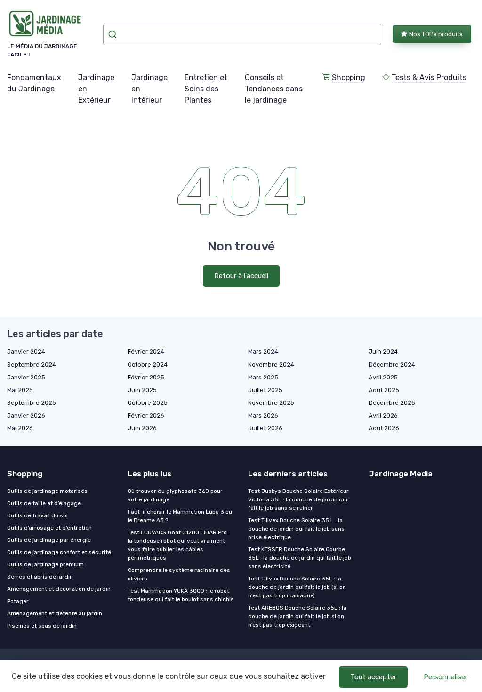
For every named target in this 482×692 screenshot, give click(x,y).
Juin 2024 (383, 351)
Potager (18, 601)
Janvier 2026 (26, 415)
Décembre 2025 (392, 402)
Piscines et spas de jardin (42, 625)
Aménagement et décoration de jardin (59, 589)
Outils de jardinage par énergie (49, 540)
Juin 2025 (142, 390)
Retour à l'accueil (241, 276)
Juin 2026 (142, 428)
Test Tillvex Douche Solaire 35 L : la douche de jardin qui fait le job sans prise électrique (296, 528)
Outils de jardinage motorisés (47, 491)
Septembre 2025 (31, 402)
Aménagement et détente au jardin (54, 613)
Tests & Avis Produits (429, 77)
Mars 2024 (263, 351)
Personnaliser (445, 677)
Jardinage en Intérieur (149, 89)
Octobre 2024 (148, 364)
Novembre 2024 (271, 364)
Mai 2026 (20, 428)
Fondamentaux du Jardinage (34, 83)
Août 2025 (384, 390)
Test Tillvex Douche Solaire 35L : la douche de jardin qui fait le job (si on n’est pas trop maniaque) (297, 587)
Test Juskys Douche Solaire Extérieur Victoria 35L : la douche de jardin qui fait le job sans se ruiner (298, 499)
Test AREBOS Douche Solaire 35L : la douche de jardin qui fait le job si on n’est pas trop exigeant (297, 616)
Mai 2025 (20, 390)
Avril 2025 (383, 377)
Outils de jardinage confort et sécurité (59, 552)
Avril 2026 (383, 415)
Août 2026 (384, 428)
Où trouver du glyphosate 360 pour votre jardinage (175, 495)
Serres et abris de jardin (40, 576)
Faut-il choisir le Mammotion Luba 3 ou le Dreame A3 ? (180, 515)
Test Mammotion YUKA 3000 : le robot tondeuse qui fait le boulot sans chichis (181, 595)
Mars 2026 (263, 415)
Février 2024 (146, 351)
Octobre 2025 (148, 402)
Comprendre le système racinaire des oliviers (179, 574)
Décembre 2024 (392, 364)
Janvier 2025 (26, 377)
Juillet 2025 (265, 390)
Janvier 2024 (26, 351)
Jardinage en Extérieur (96, 89)
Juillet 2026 (265, 428)
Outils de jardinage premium (45, 564)
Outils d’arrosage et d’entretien (49, 527)
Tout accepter (373, 677)
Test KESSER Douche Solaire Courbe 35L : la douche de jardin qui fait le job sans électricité (299, 558)
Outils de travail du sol (37, 515)
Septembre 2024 (31, 364)
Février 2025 (146, 377)
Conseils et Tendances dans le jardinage (274, 89)
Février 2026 (146, 415)
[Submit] (114, 34)
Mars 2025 (263, 377)
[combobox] (242, 34)
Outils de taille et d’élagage (44, 503)
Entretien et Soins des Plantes (206, 89)
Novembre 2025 (271, 402)
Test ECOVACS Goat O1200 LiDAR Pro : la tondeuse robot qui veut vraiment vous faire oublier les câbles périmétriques (179, 545)
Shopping (348, 77)
